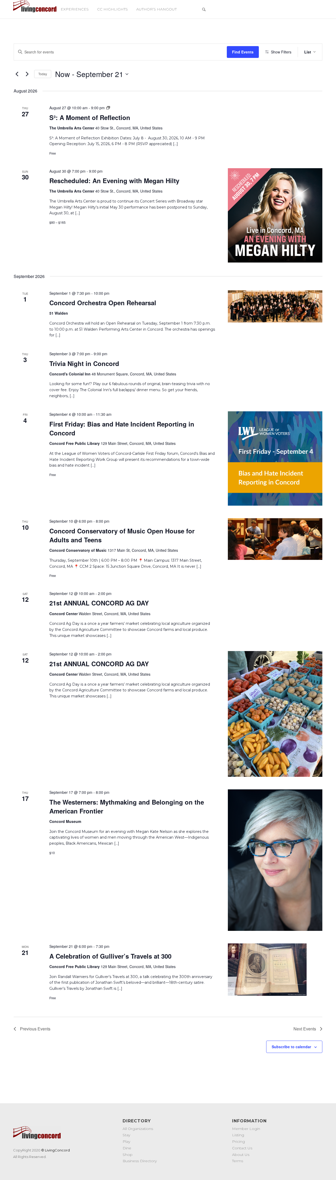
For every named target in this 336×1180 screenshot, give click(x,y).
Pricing (238, 1141)
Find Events (243, 51)
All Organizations (138, 1128)
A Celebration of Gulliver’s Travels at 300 (110, 956)
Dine (127, 1148)
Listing (238, 1135)
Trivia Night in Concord (84, 363)
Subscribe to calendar (291, 1046)
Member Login (246, 1128)
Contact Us (242, 1148)
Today (42, 74)
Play (126, 1141)
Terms (237, 1161)
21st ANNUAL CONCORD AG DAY (99, 602)
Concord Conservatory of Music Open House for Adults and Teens (122, 535)
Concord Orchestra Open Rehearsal (102, 302)
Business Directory (140, 1161)
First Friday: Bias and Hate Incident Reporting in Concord (121, 428)
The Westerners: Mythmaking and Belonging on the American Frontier (126, 806)
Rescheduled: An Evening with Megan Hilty (114, 180)
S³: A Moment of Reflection (89, 117)
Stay (126, 1135)
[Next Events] (27, 74)
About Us (240, 1154)
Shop (128, 1154)
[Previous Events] (17, 74)
